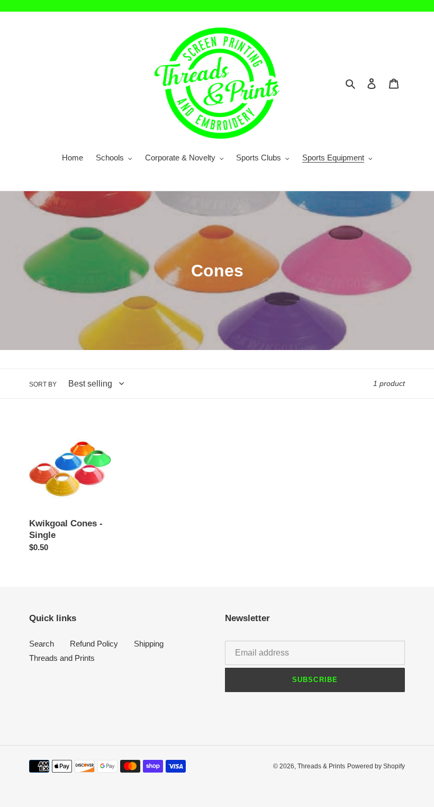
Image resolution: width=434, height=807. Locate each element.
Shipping (149, 643)
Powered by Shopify (376, 766)
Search (41, 643)
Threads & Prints (321, 766)
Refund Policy (94, 643)
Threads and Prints (62, 657)
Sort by (43, 384)
